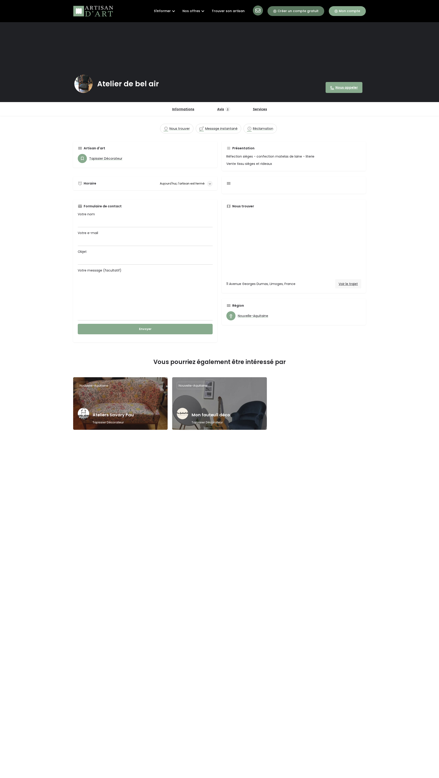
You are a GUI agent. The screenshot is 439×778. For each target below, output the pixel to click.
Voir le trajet (348, 284)
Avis (223, 109)
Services (260, 109)
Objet (82, 251)
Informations (183, 109)
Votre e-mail (88, 233)
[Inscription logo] (83, 84)
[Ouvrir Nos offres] (202, 11)
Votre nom (86, 214)
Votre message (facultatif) (99, 270)
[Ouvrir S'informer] (173, 11)
